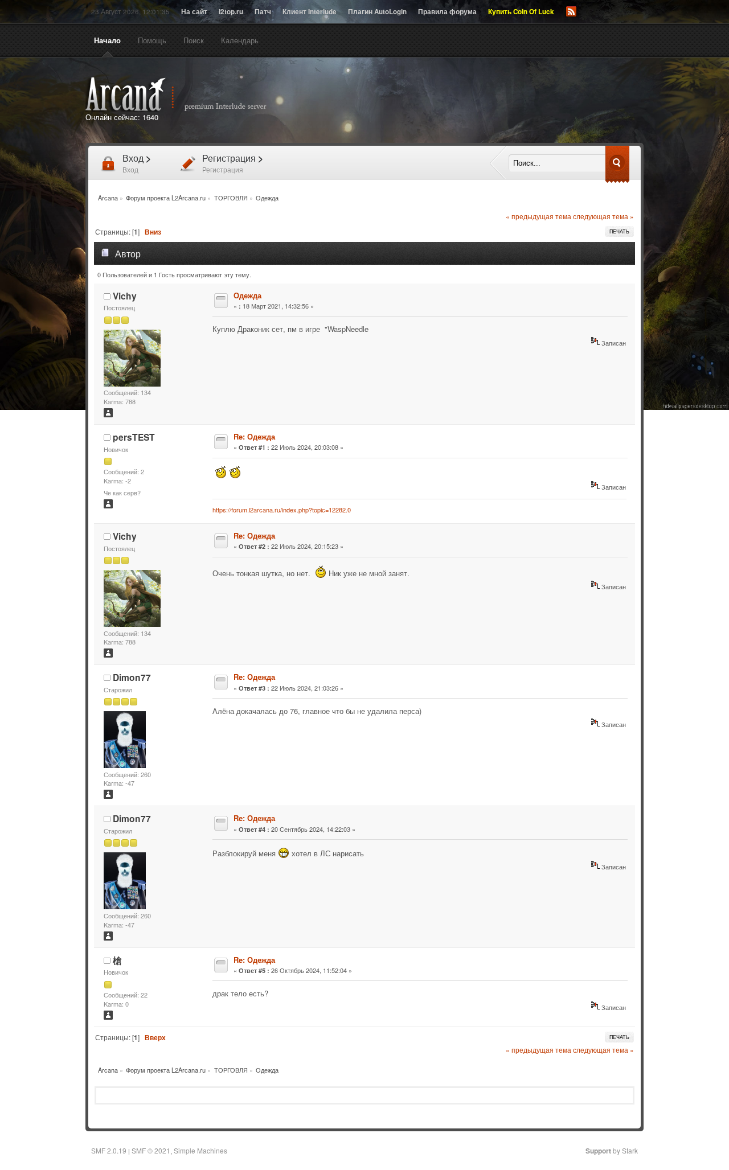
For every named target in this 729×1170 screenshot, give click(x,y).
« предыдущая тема (538, 216)
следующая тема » (603, 216)
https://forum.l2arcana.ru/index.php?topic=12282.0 (281, 509)
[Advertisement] (494, 101)
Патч (263, 12)
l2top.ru (231, 12)
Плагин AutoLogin (377, 12)
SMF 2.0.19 (108, 1150)
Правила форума (447, 12)
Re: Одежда (254, 436)
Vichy (125, 295)
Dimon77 (132, 677)
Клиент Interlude (309, 12)
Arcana (187, 94)
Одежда (247, 295)
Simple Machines (200, 1150)
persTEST (134, 437)
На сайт (194, 12)
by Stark (611, 1150)
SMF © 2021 (151, 1150)
